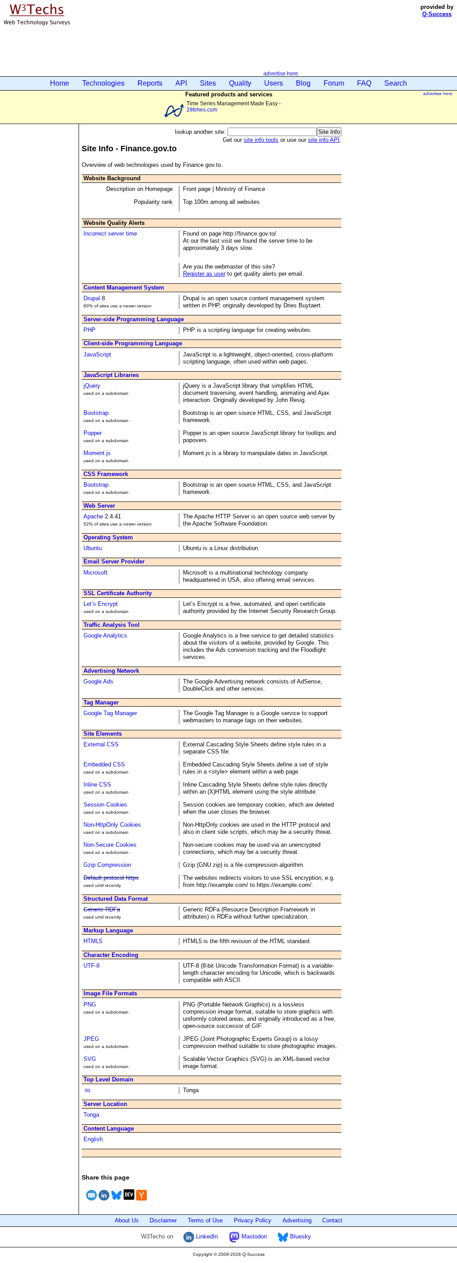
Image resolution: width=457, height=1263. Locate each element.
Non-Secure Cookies (110, 844)
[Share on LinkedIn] (104, 1201)
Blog (303, 83)
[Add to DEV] (129, 1201)
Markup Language (108, 930)
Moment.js (97, 453)
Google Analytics (105, 635)
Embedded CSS (104, 764)
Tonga (91, 1114)
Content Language (108, 1128)
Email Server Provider (114, 561)
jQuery (91, 385)
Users (273, 83)
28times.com (202, 109)
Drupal (91, 298)
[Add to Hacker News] (141, 1201)
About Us (127, 1220)
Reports (149, 83)
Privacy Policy (252, 1220)
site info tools (261, 140)
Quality (240, 83)
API (181, 83)
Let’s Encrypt (100, 603)
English (93, 1139)
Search (395, 83)
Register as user (204, 273)
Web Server (99, 505)
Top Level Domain (108, 1079)
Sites (208, 83)
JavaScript (97, 354)
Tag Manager (101, 702)
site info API (324, 140)
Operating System (108, 537)
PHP (89, 330)
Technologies (103, 83)
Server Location (105, 1104)
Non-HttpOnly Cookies (112, 824)
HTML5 (92, 941)
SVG (89, 1059)
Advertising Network (111, 670)
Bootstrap (95, 413)
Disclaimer (163, 1220)
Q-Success (437, 14)
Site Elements (102, 733)
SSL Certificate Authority (117, 593)
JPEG (91, 1038)
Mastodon (253, 1236)
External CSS (101, 744)
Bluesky (299, 1236)
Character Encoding (110, 955)
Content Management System (123, 287)
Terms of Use (205, 1220)
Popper (92, 433)
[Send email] (91, 1201)
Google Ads (98, 681)
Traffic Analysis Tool (111, 624)
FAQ (364, 83)
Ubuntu (92, 548)
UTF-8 (91, 965)
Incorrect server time (110, 233)
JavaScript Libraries (111, 375)
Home (59, 83)
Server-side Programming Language (133, 319)
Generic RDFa (101, 909)
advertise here (280, 73)
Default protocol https (111, 877)
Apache (93, 516)
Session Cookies (105, 804)
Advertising (297, 1220)
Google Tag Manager (110, 713)
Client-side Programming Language (132, 343)
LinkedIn (206, 1236)
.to (86, 1090)
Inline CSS (97, 784)
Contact (332, 1220)
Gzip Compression (107, 864)
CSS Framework (105, 474)
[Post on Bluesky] (116, 1201)
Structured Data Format (115, 898)
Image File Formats (110, 993)
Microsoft (95, 572)
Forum (334, 83)
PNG (89, 1004)
